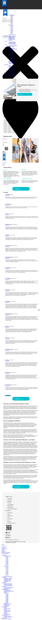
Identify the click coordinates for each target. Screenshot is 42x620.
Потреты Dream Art (7, 590)
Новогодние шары (7, 610)
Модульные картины (12, 61)
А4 (6, 565)
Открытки (9, 502)
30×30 (7, 573)
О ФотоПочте (10, 512)
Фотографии (10, 498)
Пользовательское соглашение (10, 542)
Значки (10, 65)
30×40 (7, 574)
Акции (9, 514)
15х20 (12, 19)
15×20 (12, 29)
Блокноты (10, 40)
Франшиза (9, 521)
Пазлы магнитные (11, 71)
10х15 (12, 16)
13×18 (12, 27)
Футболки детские (11, 73)
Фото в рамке (11, 24)
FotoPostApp (10, 539)
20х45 (12, 55)
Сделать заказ (20, 94)
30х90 (12, 57)
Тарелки (5, 612)
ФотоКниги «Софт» (12, 39)
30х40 (12, 54)
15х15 (12, 18)
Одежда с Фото (10, 507)
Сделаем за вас (10, 515)
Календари (9, 501)
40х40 (7, 600)
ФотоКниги (10, 499)
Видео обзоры (10, 518)
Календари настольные (12, 42)
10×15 (12, 26)
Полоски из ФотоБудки (12, 34)
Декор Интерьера (11, 504)
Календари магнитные (8, 583)
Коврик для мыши (11, 66)
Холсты (10, 50)
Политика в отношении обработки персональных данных (15, 541)
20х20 (12, 20)
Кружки (10, 67)
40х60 (7, 601)
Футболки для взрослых (12, 74)
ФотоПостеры (11, 62)
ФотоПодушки (11, 63)
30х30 (12, 53)
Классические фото (12, 14)
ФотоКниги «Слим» (12, 37)
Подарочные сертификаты (12, 508)
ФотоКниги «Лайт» (12, 38)
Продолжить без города (7, 37)
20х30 (12, 21)
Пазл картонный (7, 611)
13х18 (12, 17)
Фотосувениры (10, 505)
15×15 (12, 28)
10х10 (12, 15)
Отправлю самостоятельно (13, 45)
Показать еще (8, 395)
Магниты (10, 70)
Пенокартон (10, 60)
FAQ (8, 520)
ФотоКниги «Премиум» (12, 36)
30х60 (12, 56)
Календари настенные (12, 43)
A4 (6, 575)
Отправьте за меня (11, 46)
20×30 (12, 31)
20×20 (12, 30)
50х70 (7, 602)
